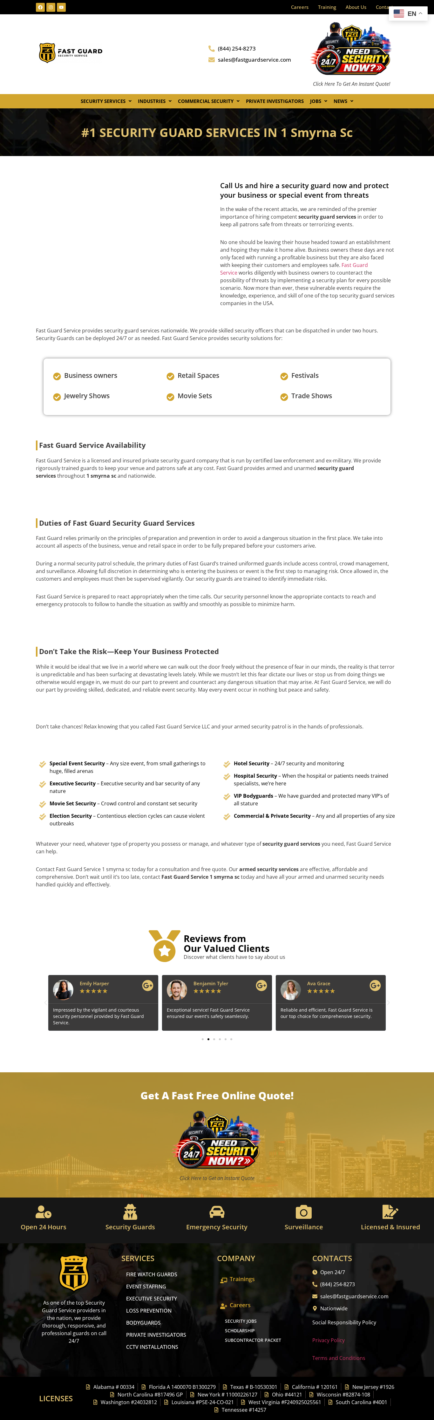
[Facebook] (40, 7)
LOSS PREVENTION (149, 1310)
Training (327, 7)
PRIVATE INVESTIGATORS (156, 1334)
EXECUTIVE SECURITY (151, 1298)
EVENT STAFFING (146, 1286)
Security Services (103, 101)
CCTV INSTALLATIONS (152, 1346)
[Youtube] (61, 7)
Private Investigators (275, 101)
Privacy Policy (328, 1340)
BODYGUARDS (143, 1322)
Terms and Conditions (338, 1358)
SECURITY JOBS (241, 1321)
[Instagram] (50, 7)
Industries (152, 101)
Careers (300, 7)
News (340, 101)
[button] (106, 101)
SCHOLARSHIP (240, 1331)
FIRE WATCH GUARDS (151, 1274)
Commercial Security (206, 101)
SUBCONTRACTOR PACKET (253, 1340)
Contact (384, 7)
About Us (356, 7)
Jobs (315, 101)
